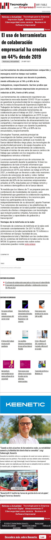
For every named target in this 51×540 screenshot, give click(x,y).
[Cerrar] (50, 537)
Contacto (30, 528)
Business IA (40, 22)
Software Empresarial (25, 25)
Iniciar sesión (46, 11)
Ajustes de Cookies (29, 526)
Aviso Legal (39, 523)
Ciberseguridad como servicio (19, 22)
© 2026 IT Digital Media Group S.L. (16, 523)
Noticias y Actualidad (11, 17)
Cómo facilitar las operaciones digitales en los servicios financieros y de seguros (25, 316)
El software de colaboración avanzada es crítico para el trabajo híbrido (27, 282)
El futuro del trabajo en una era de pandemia (7, 343)
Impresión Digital (15, 19)
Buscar (47, 29)
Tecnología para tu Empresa (36, 17)
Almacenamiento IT (34, 19)
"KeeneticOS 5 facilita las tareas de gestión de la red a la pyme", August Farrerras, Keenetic (24, 494)
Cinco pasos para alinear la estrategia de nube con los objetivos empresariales (24, 376)
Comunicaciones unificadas (11, 268)
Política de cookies (9, 526)
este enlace (30, 244)
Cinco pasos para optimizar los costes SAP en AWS (41, 313)
